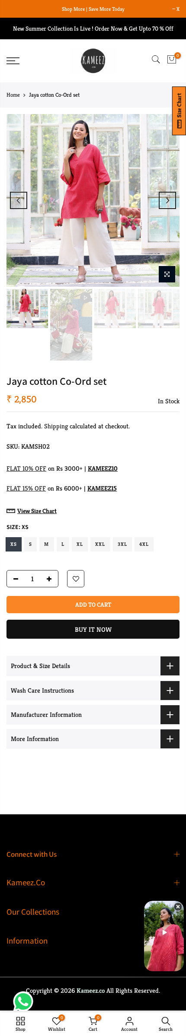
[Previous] (18, 200)
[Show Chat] (25, 1001)
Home (13, 94)
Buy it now (93, 630)
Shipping (56, 426)
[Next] (167, 200)
